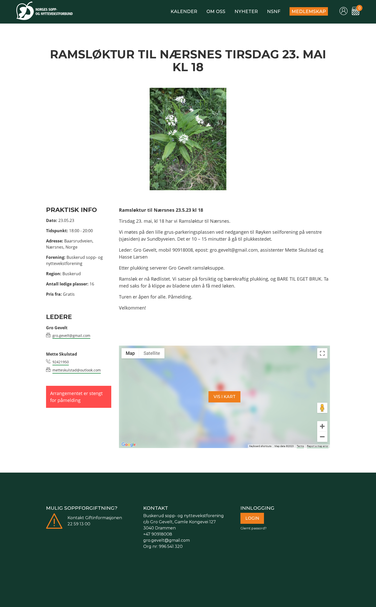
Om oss (215, 11)
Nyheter (246, 11)
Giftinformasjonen (103, 517)
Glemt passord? (253, 528)
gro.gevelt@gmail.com (71, 335)
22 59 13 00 (79, 523)
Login (252, 518)
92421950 (60, 361)
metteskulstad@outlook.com (76, 370)
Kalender (184, 11)
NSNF (273, 11)
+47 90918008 (157, 534)
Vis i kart (225, 396)
